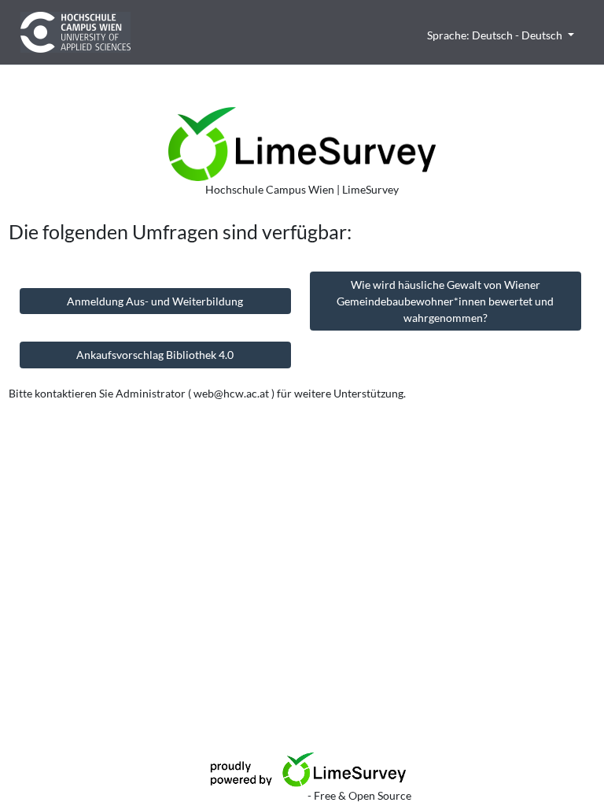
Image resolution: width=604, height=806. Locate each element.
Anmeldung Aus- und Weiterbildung (155, 301)
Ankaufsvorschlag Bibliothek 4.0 (155, 354)
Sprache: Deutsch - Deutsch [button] (496, 35)
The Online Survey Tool (250, 795)
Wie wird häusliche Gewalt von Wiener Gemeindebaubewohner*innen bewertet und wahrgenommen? (445, 301)
